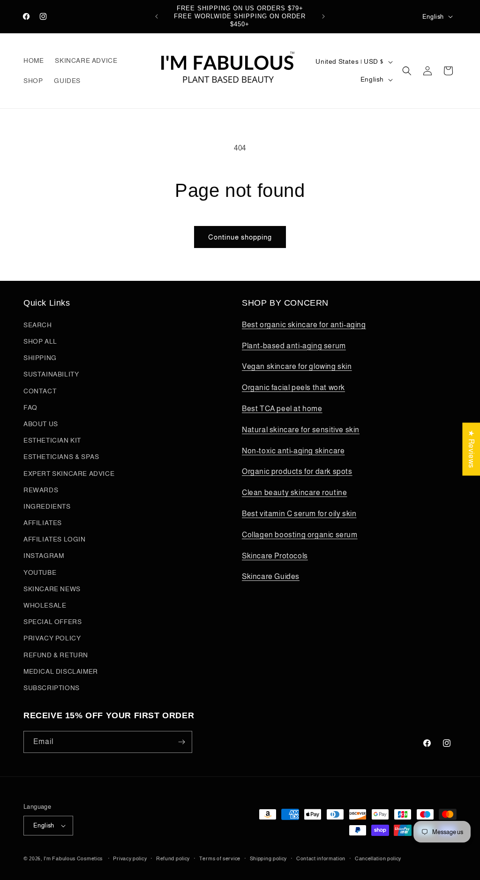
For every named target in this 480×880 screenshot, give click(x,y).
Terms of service (219, 858)
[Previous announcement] (156, 16)
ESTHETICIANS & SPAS (61, 456)
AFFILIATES (42, 522)
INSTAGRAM (43, 555)
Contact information (320, 858)
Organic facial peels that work (293, 387)
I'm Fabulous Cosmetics (73, 858)
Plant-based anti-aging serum (294, 346)
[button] (407, 70)
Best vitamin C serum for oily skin (299, 514)
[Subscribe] (181, 742)
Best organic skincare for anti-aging (304, 325)
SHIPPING (40, 357)
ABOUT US (40, 424)
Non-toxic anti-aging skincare (293, 451)
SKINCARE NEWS (52, 589)
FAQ (30, 407)
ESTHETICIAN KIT (52, 440)
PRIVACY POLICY (52, 638)
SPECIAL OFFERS (52, 621)
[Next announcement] (323, 16)
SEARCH (37, 325)
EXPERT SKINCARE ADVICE (68, 473)
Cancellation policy (378, 858)
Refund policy (173, 858)
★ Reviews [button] (471, 449)
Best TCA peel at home (282, 409)
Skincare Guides (271, 576)
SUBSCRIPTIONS (51, 688)
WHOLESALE (44, 605)
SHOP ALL (40, 341)
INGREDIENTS (47, 506)
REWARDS (40, 490)
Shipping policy (268, 858)
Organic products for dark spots (297, 471)
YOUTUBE (39, 572)
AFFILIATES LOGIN (54, 539)
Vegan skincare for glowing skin (297, 366)
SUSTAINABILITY (51, 374)
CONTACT (39, 391)
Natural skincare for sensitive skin (301, 430)
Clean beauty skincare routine (294, 492)
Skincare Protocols (275, 556)
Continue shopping (240, 237)
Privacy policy (130, 858)
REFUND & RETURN (55, 655)
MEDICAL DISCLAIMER (60, 671)
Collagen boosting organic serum (300, 535)
